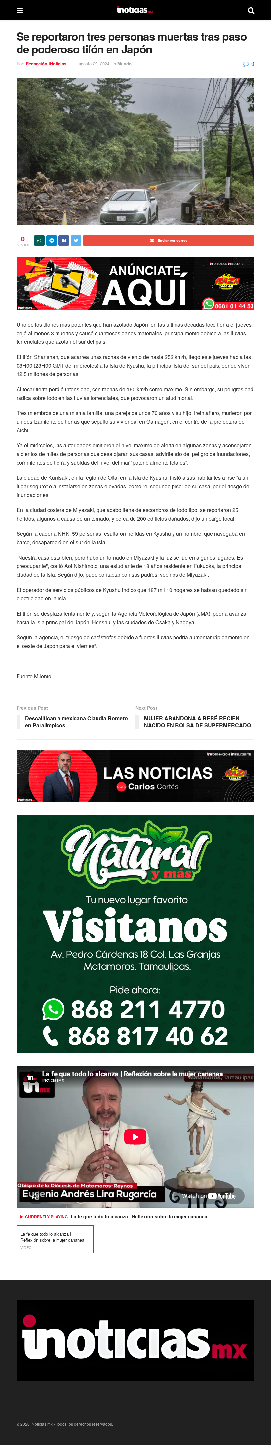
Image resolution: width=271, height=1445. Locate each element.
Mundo (124, 63)
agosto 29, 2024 (94, 63)
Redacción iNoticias (46, 63)
